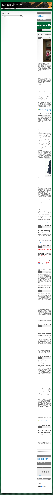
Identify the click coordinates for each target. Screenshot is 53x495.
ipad (48, 420)
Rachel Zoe (40, 222)
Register (39, 487)
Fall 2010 (49, 37)
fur (46, 220)
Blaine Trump (51, 109)
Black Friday (40, 420)
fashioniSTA (44, 25)
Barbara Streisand (45, 109)
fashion (44, 420)
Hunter (48, 220)
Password (39, 483)
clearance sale (43, 242)
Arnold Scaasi (41, 109)
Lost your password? (41, 488)
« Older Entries (40, 446)
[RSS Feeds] (49, 7)
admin (46, 37)
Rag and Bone (44, 222)
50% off (40, 242)
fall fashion (40, 220)
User (38, 480)
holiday (46, 420)
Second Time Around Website (42, 459)
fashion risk (44, 220)
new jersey (40, 421)
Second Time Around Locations (43, 458)
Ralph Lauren (49, 222)
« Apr (40, 475)
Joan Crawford (48, 110)
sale (46, 242)
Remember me (44, 486)
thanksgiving (44, 421)
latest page (39, 346)
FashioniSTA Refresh (41, 15)
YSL (46, 421)
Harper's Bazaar (43, 110)
